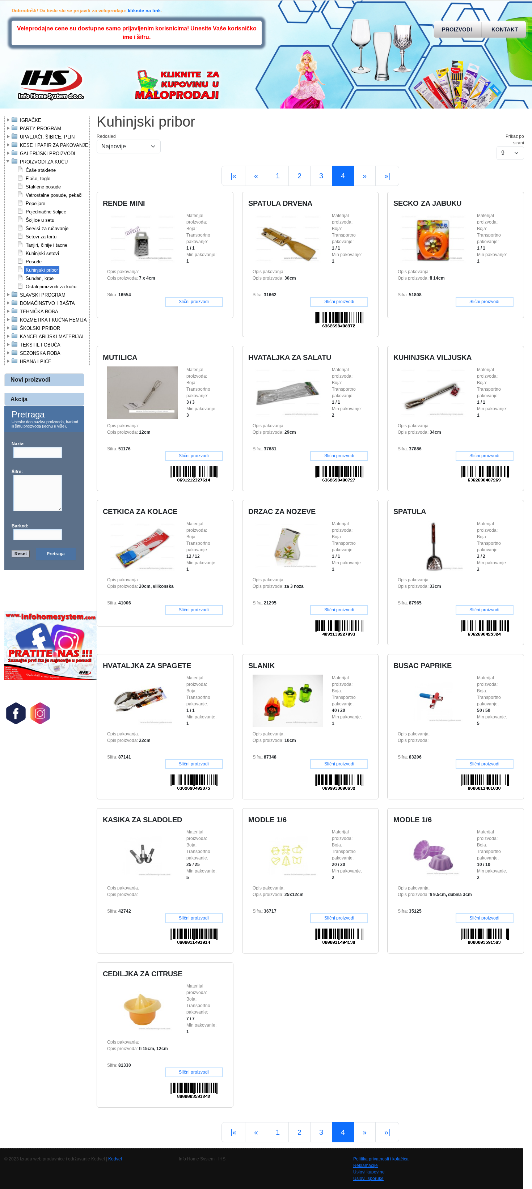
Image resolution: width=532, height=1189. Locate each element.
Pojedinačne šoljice (46, 212)
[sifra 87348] (288, 700)
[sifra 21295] (288, 546)
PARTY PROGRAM (40, 128)
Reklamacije (365, 1165)
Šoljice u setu (40, 220)
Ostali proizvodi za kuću (51, 286)
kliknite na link (144, 10)
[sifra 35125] (433, 854)
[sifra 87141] (142, 700)
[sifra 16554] (142, 238)
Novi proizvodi (30, 380)
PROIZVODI (457, 29)
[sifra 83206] (433, 700)
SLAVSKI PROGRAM (43, 295)
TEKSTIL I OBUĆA (40, 345)
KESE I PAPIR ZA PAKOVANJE (54, 145)
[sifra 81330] (142, 1008)
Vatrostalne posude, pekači (54, 195)
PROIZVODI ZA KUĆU (44, 162)
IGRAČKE (30, 120)
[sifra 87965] (433, 546)
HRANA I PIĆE (35, 361)
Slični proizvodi (194, 301)
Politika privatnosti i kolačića (381, 1159)
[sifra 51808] (433, 238)
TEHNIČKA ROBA (39, 311)
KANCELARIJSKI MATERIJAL (52, 336)
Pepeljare (35, 203)
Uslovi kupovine (369, 1172)
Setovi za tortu (41, 236)
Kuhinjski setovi (42, 253)
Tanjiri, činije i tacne (46, 245)
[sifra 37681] (288, 392)
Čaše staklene (41, 170)
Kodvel (115, 1159)
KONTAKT (504, 29)
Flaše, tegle (38, 178)
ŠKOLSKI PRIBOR (40, 328)
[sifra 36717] (288, 854)
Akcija (19, 399)
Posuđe (34, 261)
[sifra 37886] (433, 392)
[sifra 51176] (142, 392)
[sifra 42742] (142, 854)
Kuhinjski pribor (42, 270)
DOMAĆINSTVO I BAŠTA (47, 303)
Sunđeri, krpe (40, 278)
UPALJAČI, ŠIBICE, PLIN (47, 137)
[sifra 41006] (142, 546)
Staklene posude (43, 187)
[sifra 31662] (288, 238)
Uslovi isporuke (368, 1178)
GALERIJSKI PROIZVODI (47, 153)
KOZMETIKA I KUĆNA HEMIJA (53, 320)
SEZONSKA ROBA (40, 353)
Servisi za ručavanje (47, 228)
